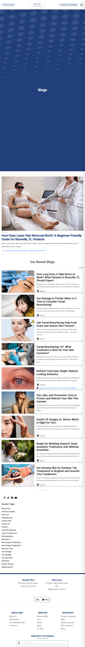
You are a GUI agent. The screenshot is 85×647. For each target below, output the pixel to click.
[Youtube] (15, 497)
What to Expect (22, 250)
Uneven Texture (8, 564)
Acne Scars (6, 508)
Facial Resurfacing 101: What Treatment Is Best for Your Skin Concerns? (55, 350)
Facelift (5, 527)
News (63, 629)
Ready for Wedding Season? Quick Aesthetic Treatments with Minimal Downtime (57, 447)
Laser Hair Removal (11, 250)
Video (63, 619)
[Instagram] (4, 497)
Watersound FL (7, 567)
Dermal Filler (50, 388)
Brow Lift (5, 515)
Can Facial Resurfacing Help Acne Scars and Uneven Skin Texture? (57, 324)
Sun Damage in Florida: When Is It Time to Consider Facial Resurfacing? (56, 301)
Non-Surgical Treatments (11, 542)
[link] (42, 237)
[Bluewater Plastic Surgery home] (37, 5)
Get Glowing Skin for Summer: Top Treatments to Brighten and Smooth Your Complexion (58, 471)
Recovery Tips (7, 549)
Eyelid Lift (42, 388)
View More (42, 490)
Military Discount (67, 622)
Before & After (42, 616)
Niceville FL (42, 250)
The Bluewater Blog (17, 622)
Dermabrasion (7, 518)
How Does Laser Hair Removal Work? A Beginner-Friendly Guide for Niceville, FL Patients (42, 237)
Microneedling (7, 536)
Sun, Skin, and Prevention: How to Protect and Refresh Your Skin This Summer (57, 398)
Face (39, 619)
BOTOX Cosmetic (60, 388)
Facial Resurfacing (9, 530)
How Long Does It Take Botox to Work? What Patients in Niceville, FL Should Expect (58, 277)
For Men (40, 629)
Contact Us (14, 626)
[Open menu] (81, 5)
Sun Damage (6, 552)
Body (39, 626)
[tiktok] (8, 497)
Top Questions (33, 250)
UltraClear (5, 561)
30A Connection (67, 626)
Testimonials (14, 619)
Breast (39, 622)
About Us (13, 616)
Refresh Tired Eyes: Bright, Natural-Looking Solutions (57, 372)
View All (80, 267)
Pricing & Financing (68, 616)
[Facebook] (12, 497)
